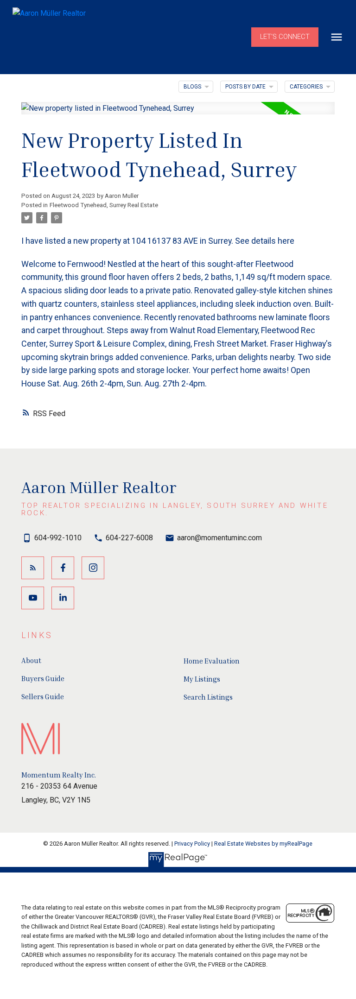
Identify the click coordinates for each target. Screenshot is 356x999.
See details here (264, 241)
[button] (284, 37)
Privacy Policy (192, 843)
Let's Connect (285, 37)
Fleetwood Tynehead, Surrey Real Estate (104, 205)
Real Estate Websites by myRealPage (263, 843)
